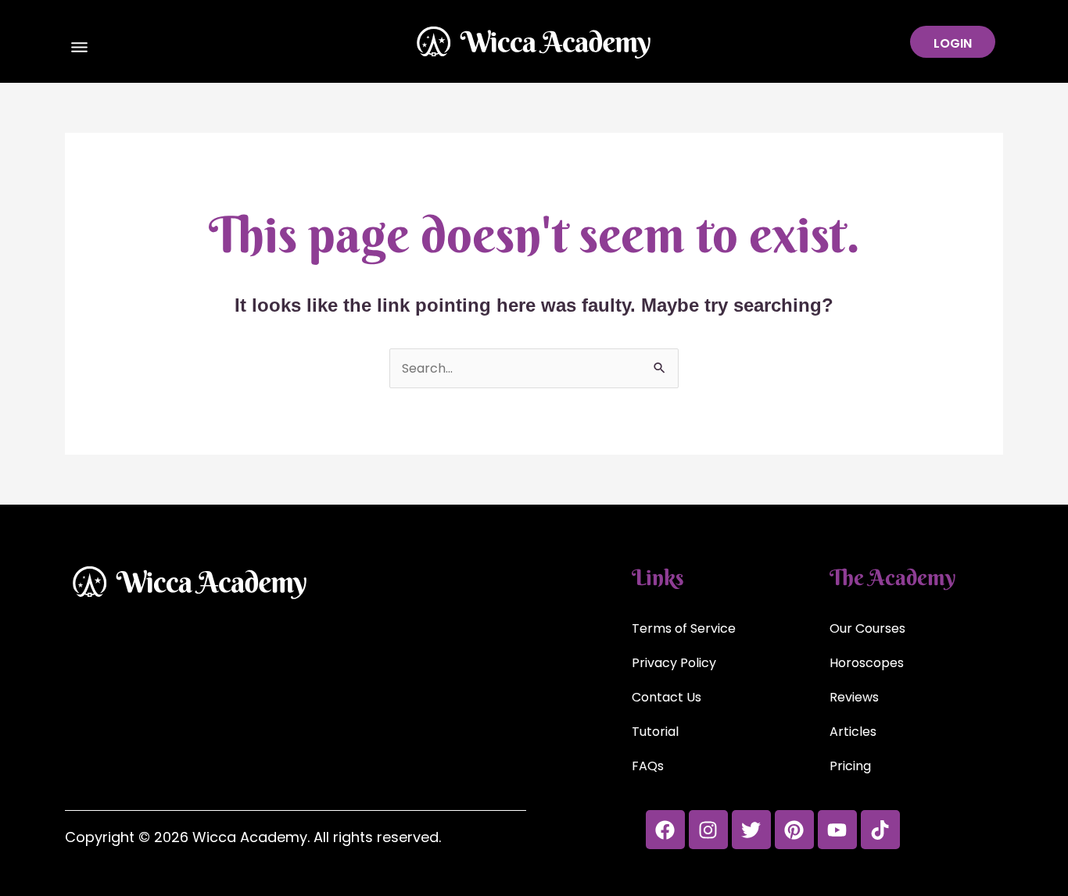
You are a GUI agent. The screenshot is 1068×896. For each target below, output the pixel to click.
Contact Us (666, 697)
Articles (853, 732)
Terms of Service (684, 628)
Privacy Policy (674, 663)
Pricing (850, 766)
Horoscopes (867, 663)
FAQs (648, 766)
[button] (80, 49)
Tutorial (655, 732)
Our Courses (867, 628)
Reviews (854, 697)
